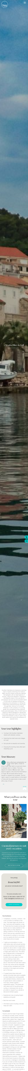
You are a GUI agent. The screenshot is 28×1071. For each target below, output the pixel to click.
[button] (2, 822)
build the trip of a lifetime (14, 865)
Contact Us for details (14, 904)
